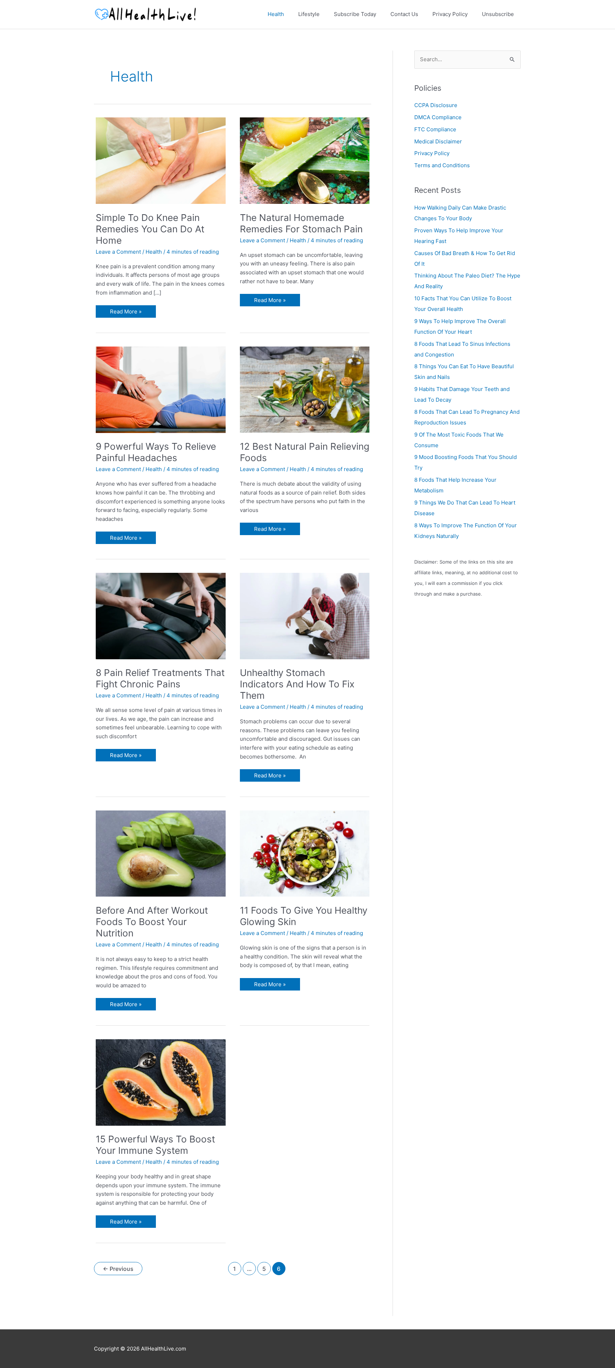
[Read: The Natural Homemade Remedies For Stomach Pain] (305, 160)
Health (154, 251)
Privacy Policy (432, 153)
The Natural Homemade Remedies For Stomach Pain (301, 223)
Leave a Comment (118, 251)
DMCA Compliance (438, 117)
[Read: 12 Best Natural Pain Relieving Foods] (305, 389)
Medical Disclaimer (438, 141)
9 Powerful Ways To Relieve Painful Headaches (156, 452)
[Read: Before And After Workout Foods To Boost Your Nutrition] (161, 853)
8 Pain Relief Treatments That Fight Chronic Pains (160, 678)
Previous (118, 1269)
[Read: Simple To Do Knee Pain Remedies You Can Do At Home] (161, 160)
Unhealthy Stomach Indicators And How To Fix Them (297, 684)
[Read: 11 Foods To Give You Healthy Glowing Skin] (305, 853)
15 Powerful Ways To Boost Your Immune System (155, 1145)
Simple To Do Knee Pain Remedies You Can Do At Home (150, 229)
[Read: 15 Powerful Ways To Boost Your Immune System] (161, 1081)
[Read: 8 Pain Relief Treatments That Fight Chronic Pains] (161, 615)
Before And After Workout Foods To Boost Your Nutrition (152, 922)
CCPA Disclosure (435, 105)
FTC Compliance (435, 129)
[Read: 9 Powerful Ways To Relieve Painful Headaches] (161, 389)
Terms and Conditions (442, 165)
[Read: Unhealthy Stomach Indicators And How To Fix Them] (305, 615)
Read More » (126, 313)
